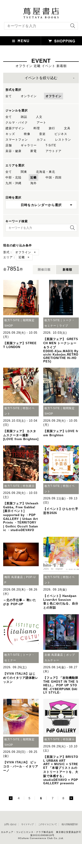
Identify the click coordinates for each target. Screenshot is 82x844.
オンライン (29, 96)
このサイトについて (47, 824)
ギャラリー (29, 145)
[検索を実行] (71, 27)
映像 (27, 134)
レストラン (63, 139)
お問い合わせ (10, 824)
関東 (24, 171)
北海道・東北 (45, 171)
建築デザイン (15, 128)
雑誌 (24, 117)
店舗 (8, 145)
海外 (33, 183)
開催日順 (44, 269)
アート (41, 122)
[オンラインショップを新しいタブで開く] (61, 40)
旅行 (52, 128)
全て (8, 96)
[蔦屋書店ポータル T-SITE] (41, 10)
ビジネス (60, 134)
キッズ (10, 134)
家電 (33, 151)
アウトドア (54, 151)
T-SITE (51, 145)
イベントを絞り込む (41, 78)
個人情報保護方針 (70, 824)
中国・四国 (54, 177)
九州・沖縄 (13, 183)
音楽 (42, 134)
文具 (67, 128)
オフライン (54, 96)
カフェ (41, 139)
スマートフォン (16, 139)
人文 (39, 117)
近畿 (33, 177)
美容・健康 (13, 151)
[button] (20, 40)
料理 (36, 128)
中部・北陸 (13, 177)
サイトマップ (27, 824)
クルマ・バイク (16, 122)
